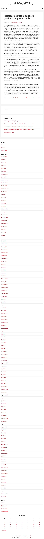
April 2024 (3, 238)
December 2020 (4, 354)
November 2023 (4, 252)
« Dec (2, 530)
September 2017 (4, 453)
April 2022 (3, 307)
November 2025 (4, 183)
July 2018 (3, 430)
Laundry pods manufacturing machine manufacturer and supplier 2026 (19, 129)
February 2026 (4, 174)
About (2, 144)
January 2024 (4, 246)
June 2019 (3, 403)
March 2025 (3, 206)
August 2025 (4, 191)
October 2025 (4, 185)
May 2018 (3, 435)
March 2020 (3, 380)
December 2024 (4, 214)
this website (17, 95)
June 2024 (3, 232)
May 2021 (3, 339)
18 (4, 526)
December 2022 (4, 284)
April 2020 (3, 377)
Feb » (5, 530)
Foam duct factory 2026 (9, 132)
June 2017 (3, 459)
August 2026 (4, 156)
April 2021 (3, 342)
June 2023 (3, 267)
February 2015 (4, 493)
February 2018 (4, 444)
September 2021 (4, 328)
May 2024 (3, 235)
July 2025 (3, 194)
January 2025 (4, 212)
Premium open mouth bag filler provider (12, 121)
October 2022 (4, 290)
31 (39, 529)
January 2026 (4, 177)
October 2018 (4, 421)
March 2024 (3, 241)
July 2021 (3, 334)
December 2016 (4, 473)
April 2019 (3, 409)
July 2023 (3, 264)
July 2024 (3, 229)
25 (4, 529)
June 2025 (3, 197)
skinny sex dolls (29, 66)
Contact (3, 147)
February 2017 (4, 467)
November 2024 (4, 217)
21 (22, 526)
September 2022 (4, 293)
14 (22, 524)
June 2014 (3, 496)
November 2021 (4, 322)
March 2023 (3, 276)
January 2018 (4, 447)
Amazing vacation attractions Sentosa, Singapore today (13, 97)
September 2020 (4, 363)
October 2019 (4, 392)
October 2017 (4, 450)
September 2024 (4, 223)
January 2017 (4, 470)
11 (4, 524)
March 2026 (3, 171)
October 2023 (4, 255)
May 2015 (3, 491)
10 (39, 522)
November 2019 (4, 389)
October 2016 (4, 476)
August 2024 (4, 226)
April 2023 (3, 273)
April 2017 (3, 464)
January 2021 (4, 351)
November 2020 (4, 357)
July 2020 (3, 369)
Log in (2, 502)
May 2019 (3, 406)
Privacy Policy (4, 150)
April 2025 (3, 203)
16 (33, 524)
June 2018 (3, 432)
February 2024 (4, 244)
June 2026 (3, 162)
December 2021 (4, 319)
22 (27, 526)
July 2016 (3, 479)
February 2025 (4, 209)
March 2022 (3, 310)
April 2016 (3, 488)
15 (27, 524)
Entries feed (3, 505)
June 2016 (3, 482)
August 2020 (4, 366)
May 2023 (3, 270)
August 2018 (4, 427)
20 (16, 526)
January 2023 (4, 281)
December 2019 (4, 386)
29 (27, 529)
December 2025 (4, 180)
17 (39, 524)
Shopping (21, 22)
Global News (22, 3)
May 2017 (3, 462)
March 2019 (3, 412)
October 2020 (4, 360)
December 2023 (4, 249)
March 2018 (3, 441)
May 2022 (3, 305)
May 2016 (3, 485)
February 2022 (4, 313)
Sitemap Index (28, 535)
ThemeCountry (30, 537)
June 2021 (3, 337)
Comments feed (4, 508)
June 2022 (3, 302)
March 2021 (3, 345)
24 (39, 526)
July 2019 (3, 400)
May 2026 (3, 165)
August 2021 (4, 331)
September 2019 (4, 395)
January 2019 (4, 415)
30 (33, 529)
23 (33, 526)
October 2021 (4, 325)
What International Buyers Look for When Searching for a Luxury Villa (19, 123)
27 (16, 529)
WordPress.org (4, 511)
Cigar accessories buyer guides (32, 97)
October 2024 (4, 220)
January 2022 (4, 316)
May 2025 (3, 200)
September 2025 (4, 188)
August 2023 (4, 261)
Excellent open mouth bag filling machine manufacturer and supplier (18, 126)
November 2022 (4, 287)
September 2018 (4, 424)
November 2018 (4, 418)
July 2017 (3, 456)
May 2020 (3, 374)
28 (22, 529)
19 (10, 526)
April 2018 (3, 438)
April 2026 (3, 168)
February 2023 (4, 278)
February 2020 (4, 383)
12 (10, 524)
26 (10, 529)
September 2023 (4, 258)
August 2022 (4, 296)
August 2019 (4, 398)
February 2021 (4, 348)
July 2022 (3, 299)
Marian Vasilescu (15, 22)
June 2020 (3, 371)
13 (16, 524)
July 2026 (3, 159)
